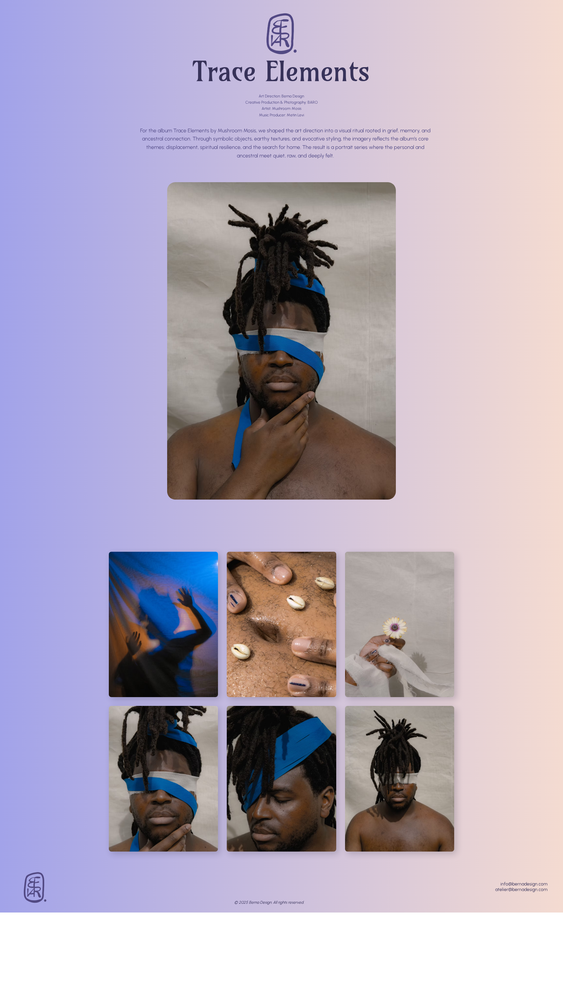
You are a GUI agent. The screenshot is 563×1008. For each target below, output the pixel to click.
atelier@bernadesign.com (521, 889)
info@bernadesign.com (523, 884)
